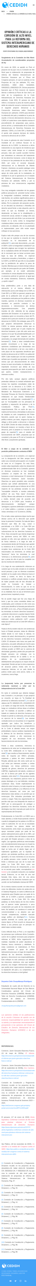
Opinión (12, 11)
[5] (17, 432)
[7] (25, 700)
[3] (32, 399)
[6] (29, 557)
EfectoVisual (7, 1275)
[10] (18, 776)
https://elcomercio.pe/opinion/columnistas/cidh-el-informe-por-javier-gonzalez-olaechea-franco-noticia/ (18, 1058)
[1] (10, 243)
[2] (10, 341)
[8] (23, 718)
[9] (7, 753)
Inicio (3, 11)
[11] (26, 917)
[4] (33, 407)
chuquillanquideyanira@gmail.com (14, 1006)
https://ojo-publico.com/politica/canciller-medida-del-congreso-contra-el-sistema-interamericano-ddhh (18, 1151)
